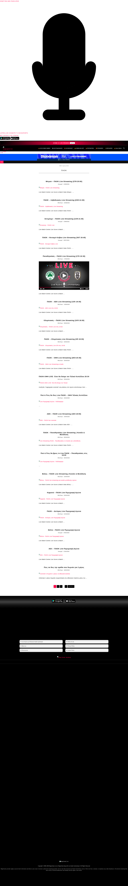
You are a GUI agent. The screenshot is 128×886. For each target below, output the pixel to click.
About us (24, 646)
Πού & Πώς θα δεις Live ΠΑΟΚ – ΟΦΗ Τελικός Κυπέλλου (64, 395)
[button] (124, 148)
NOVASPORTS (23, 133)
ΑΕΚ (9, 1)
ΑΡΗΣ (17, 1)
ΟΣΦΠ (2, 1)
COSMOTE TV (13, 133)
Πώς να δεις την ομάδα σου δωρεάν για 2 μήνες (64, 567)
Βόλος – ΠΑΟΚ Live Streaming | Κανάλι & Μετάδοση (64, 474)
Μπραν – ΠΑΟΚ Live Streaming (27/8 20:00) (64, 181)
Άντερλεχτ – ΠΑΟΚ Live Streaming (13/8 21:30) (64, 219)
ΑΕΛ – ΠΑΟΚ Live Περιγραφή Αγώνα (64, 549)
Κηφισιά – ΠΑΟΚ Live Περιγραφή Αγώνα (64, 493)
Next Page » (71, 586)
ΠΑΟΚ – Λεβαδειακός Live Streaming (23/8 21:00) (64, 200)
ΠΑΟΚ (13, 1)
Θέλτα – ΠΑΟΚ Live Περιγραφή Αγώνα (64, 530)
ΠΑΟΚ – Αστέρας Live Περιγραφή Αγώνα (64, 511)
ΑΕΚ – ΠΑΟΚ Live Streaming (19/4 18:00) (64, 414)
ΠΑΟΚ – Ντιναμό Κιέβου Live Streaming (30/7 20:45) (64, 237)
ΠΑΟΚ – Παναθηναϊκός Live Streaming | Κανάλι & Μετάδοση (64, 433)
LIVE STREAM (13, 135)
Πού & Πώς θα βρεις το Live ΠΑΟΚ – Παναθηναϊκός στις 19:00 (64, 454)
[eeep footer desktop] (64, 657)
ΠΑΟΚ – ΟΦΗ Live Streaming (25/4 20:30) (64, 358)
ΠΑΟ (5, 1)
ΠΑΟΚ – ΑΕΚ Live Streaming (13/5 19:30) (64, 302)
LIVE (1, 152)
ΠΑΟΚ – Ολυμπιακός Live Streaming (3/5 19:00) (64, 339)
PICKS (2, 161)
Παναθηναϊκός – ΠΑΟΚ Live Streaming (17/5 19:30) (64, 256)
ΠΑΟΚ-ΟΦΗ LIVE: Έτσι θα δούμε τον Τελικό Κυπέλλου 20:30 (64, 376)
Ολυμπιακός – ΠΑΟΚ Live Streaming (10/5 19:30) (64, 320)
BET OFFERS (4, 135)
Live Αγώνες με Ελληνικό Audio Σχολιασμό (32, 641)
